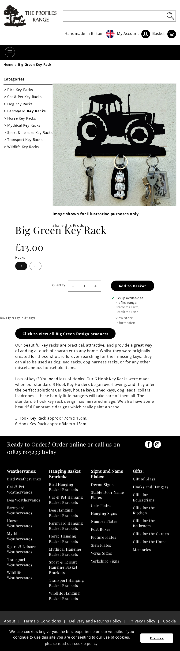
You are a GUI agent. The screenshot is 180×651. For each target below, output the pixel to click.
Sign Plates (101, 545)
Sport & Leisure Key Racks (29, 132)
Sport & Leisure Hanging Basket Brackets (63, 567)
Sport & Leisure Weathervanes (21, 549)
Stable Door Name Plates (107, 495)
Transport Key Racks (24, 139)
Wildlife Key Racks (23, 146)
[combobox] (119, 16)
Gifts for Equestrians (144, 497)
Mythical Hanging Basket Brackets (65, 552)
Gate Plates (101, 505)
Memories (142, 549)
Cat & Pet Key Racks (24, 96)
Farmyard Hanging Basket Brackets (66, 526)
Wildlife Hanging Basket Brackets (64, 596)
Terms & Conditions (42, 621)
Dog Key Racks (20, 104)
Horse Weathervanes (19, 523)
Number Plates (104, 521)
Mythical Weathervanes (19, 536)
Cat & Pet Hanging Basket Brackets (66, 500)
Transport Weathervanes (19, 562)
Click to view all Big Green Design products (65, 333)
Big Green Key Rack (35, 64)
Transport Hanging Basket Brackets (66, 583)
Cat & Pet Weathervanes (19, 489)
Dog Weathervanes (23, 499)
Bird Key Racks (20, 89)
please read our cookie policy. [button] (72, 644)
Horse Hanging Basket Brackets (63, 539)
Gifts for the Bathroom (144, 523)
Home (8, 64)
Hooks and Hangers (150, 486)
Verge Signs (101, 553)
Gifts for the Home (150, 541)
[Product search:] (170, 16)
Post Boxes (100, 529)
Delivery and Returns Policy (95, 621)
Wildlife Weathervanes (19, 575)
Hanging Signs (104, 513)
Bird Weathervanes (24, 478)
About (9, 621)
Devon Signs (102, 484)
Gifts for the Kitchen (144, 510)
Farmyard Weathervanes (19, 510)
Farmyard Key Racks (26, 111)
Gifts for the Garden (151, 533)
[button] (10, 52)
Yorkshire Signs (105, 561)
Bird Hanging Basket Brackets (63, 487)
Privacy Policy (142, 621)
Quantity (58, 285)
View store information (126, 320)
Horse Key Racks (21, 118)
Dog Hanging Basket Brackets (63, 513)
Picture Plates (103, 537)
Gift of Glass (144, 478)
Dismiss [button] (157, 638)
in (148, 444)
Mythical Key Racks (23, 125)
